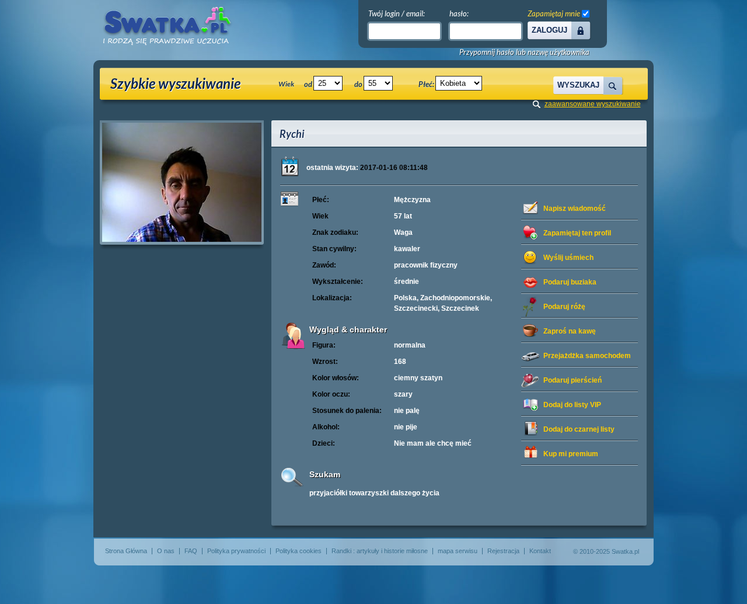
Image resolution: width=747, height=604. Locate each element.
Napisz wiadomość (574, 208)
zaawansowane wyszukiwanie (592, 104)
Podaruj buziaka (569, 282)
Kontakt (540, 550)
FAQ (190, 550)
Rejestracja (503, 550)
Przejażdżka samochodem (587, 356)
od (308, 84)
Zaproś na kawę (569, 331)
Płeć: (426, 84)
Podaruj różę (564, 307)
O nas (165, 550)
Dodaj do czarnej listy (579, 429)
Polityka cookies (298, 550)
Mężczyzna (412, 200)
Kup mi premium (570, 454)
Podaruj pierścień (572, 380)
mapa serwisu (457, 550)
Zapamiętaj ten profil (577, 233)
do (358, 84)
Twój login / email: (396, 13)
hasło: (459, 13)
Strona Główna (126, 550)
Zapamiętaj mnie (554, 13)
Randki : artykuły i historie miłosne (379, 550)
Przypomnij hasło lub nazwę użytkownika (524, 52)
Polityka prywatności (236, 550)
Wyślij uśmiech (568, 258)
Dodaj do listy (572, 405)
